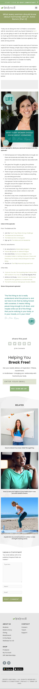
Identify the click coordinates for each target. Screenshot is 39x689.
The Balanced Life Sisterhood (14, 235)
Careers (24, 627)
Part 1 (35, 31)
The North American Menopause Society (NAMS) (20, 282)
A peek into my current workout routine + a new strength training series (19, 538)
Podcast (7, 251)
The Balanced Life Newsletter (21, 240)
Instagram (26, 249)
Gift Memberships (9, 655)
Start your (20, 2)
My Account (7, 653)
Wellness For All (8, 641)
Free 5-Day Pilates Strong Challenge (21, 233)
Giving (5, 633)
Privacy (24, 681)
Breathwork (7, 635)
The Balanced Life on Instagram (15, 238)
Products (6, 650)
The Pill (14, 263)
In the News (7, 638)
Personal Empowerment (25, 263)
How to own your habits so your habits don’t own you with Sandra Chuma (19, 492)
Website (18, 249)
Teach (23, 630)
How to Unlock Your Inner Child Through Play (19, 448)
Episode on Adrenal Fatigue (20, 251)
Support (24, 633)
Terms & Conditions (10, 681)
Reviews (5, 627)
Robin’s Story (7, 630)
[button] (36, 8)
